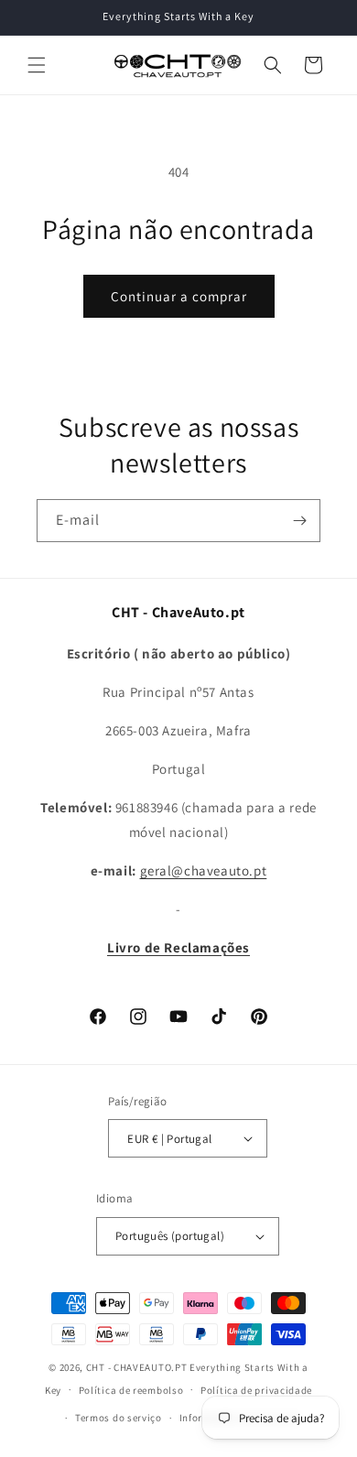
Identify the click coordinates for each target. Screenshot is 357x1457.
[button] (36, 65)
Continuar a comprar (179, 296)
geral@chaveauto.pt (203, 870)
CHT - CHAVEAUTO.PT (137, 1367)
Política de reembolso (131, 1390)
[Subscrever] (299, 520)
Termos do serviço (118, 1417)
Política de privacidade (256, 1390)
